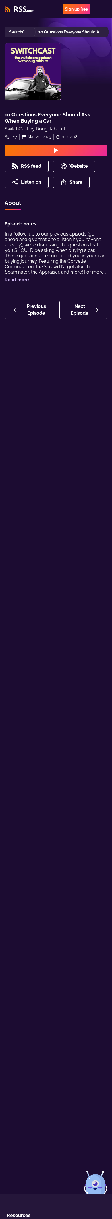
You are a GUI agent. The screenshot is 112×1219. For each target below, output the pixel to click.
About (13, 202)
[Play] (56, 150)
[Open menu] (101, 9)
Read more (17, 279)
